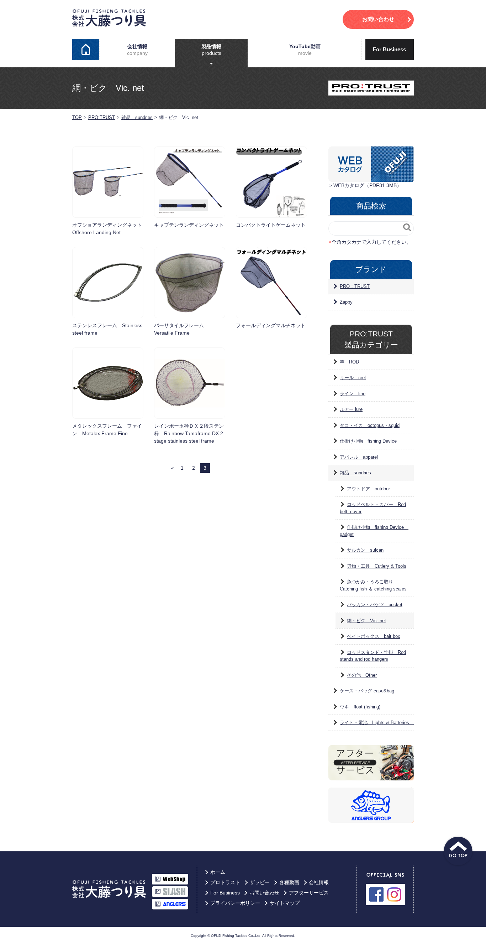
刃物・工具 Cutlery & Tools (376, 566)
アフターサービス (309, 893)
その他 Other (362, 675)
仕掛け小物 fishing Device (370, 441)
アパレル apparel (359, 457)
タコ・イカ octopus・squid (370, 425)
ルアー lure (351, 409)
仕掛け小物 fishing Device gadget (374, 531)
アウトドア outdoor (368, 488)
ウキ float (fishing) (360, 707)
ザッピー (260, 882)
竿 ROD (349, 362)
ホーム (85, 49)
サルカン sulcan (365, 550)
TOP (77, 117)
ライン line (352, 393)
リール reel (353, 377)
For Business (389, 49)
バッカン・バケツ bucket (374, 604)
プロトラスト (225, 882)
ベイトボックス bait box (373, 636)
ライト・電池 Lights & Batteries (377, 722)
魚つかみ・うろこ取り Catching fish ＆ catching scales (373, 585)
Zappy (346, 302)
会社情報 (137, 49)
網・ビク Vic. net (366, 620)
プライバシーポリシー (235, 903)
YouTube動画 (305, 49)
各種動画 (289, 882)
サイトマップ (285, 903)
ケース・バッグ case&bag (367, 690)
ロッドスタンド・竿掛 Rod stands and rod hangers (373, 656)
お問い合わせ (264, 893)
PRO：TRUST (355, 286)
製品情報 (211, 49)
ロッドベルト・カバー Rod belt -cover (373, 508)
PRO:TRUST (101, 117)
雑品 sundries (137, 117)
